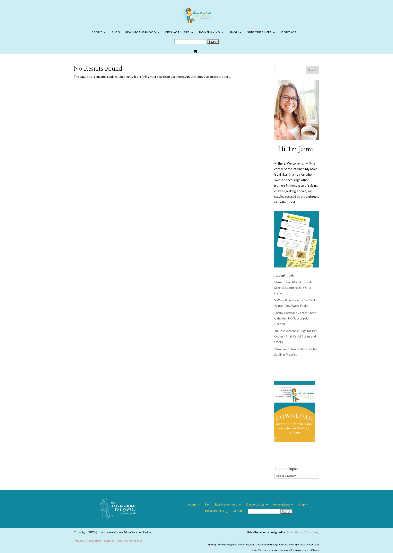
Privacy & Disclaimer (88, 541)
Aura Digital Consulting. (302, 532)
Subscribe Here (259, 32)
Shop (233, 32)
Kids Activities (177, 32)
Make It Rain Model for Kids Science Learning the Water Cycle (293, 287)
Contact (289, 32)
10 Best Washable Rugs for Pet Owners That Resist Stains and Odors (295, 336)
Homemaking (209, 32)
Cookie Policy (113, 541)
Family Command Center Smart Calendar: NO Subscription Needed (295, 318)
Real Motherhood (140, 32)
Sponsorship (133, 541)
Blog (116, 32)
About (97, 32)
